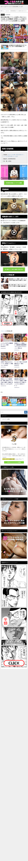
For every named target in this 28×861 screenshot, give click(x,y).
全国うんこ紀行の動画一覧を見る (14, 269)
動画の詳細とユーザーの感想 (14, 182)
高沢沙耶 (8, 14)
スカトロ (2, 14)
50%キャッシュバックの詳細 (14, 462)
